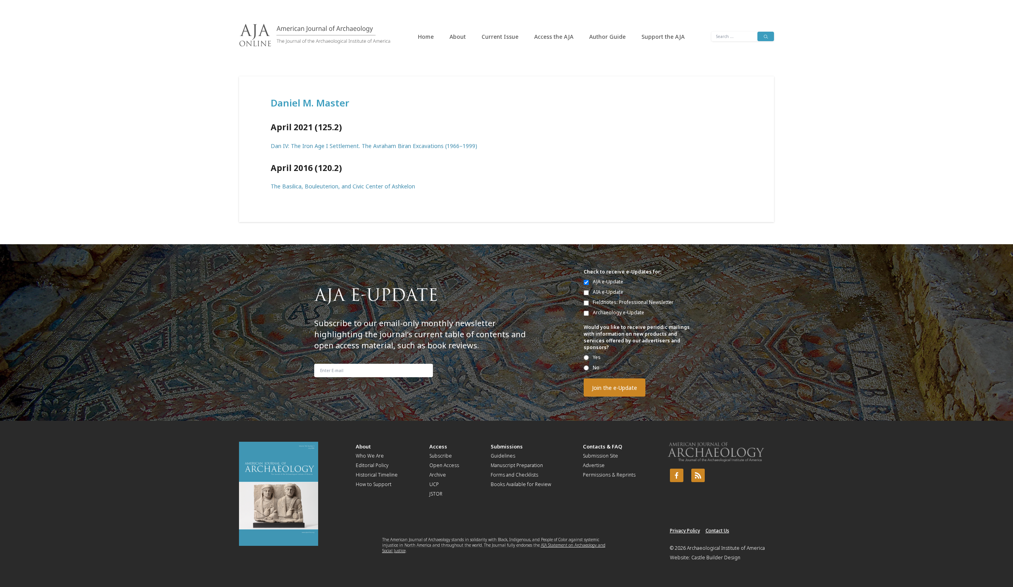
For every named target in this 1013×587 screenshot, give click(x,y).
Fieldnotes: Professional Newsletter (633, 302)
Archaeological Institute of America (726, 548)
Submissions (507, 446)
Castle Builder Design (715, 557)
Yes (597, 357)
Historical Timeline (377, 474)
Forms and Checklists (514, 474)
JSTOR (435, 493)
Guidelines (503, 455)
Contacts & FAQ (602, 446)
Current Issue (500, 36)
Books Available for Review (521, 484)
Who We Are (370, 455)
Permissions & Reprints (609, 474)
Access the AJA (553, 36)
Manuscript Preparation (517, 465)
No (596, 367)
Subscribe (440, 455)
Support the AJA (663, 36)
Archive (437, 474)
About (458, 36)
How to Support (373, 484)
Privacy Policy (685, 530)
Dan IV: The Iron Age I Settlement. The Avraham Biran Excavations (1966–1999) (374, 146)
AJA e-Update (608, 281)
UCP (434, 484)
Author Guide (607, 36)
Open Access (444, 465)
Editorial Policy (372, 465)
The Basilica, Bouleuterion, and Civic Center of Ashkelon (343, 186)
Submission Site (600, 455)
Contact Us (717, 530)
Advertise (594, 465)
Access (438, 446)
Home (426, 36)
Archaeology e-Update (618, 312)
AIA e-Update (608, 292)
